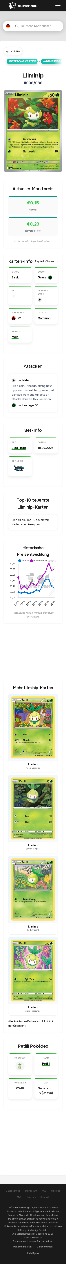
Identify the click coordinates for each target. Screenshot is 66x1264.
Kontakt (45, 1197)
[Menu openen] (57, 5)
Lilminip (31, 524)
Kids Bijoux (33, 1253)
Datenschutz (13, 1190)
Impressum (31, 1190)
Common (44, 318)
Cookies (55, 1190)
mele (15, 337)
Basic (15, 277)
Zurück (13, 51)
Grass (42, 277)
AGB (44, 1190)
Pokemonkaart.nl (22, 1246)
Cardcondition (45, 1246)
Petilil (46, 1064)
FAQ (19, 1197)
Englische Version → (46, 261)
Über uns (31, 1197)
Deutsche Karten (22, 61)
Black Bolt (19, 448)
